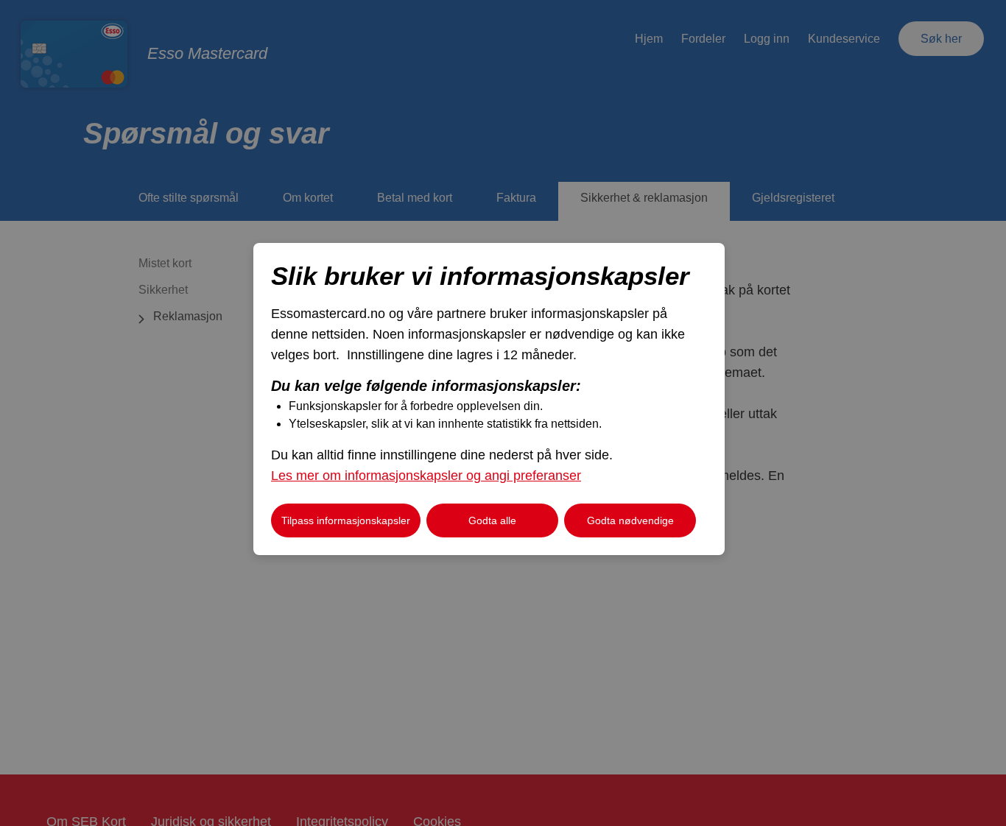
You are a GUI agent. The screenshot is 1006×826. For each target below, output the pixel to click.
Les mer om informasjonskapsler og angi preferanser (426, 475)
